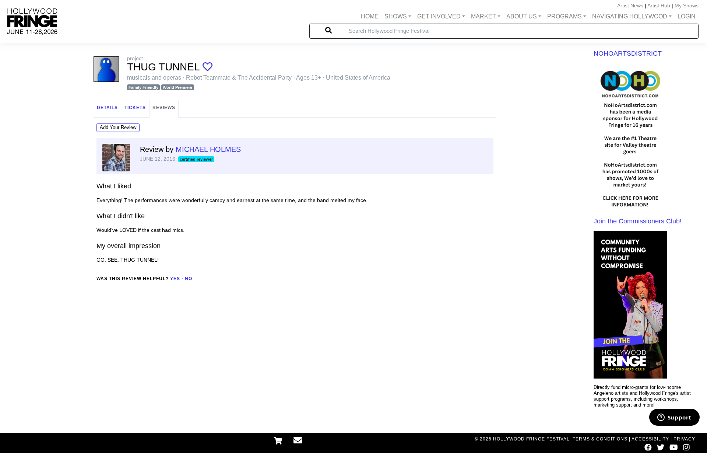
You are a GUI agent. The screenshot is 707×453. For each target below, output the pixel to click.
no (188, 278)
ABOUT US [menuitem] (521, 16)
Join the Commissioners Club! (638, 221)
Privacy (684, 439)
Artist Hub (658, 5)
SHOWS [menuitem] (395, 16)
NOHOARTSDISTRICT (628, 53)
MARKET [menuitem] (483, 16)
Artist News (630, 5)
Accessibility (650, 439)
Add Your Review (118, 127)
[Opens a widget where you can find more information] (674, 418)
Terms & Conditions (600, 439)
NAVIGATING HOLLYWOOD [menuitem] (629, 16)
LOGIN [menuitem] (687, 16)
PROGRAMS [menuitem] (564, 16)
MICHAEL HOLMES (208, 149)
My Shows (687, 5)
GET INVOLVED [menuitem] (439, 16)
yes (175, 278)
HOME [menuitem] (370, 16)
